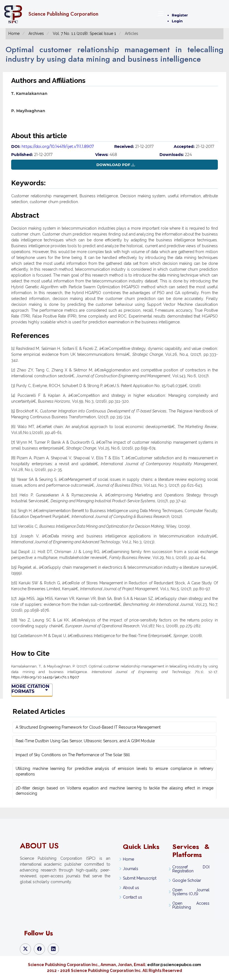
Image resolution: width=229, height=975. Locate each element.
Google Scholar (186, 880)
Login (177, 21)
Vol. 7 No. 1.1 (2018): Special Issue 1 (84, 33)
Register (180, 15)
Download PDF (113, 164)
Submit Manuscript (139, 878)
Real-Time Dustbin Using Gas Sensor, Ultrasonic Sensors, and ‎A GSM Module (85, 741)
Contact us (132, 897)
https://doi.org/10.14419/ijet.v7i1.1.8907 (58, 146)
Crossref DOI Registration (190, 869)
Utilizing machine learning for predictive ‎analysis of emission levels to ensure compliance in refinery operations (114, 771)
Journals (130, 869)
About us (131, 888)
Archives (36, 33)
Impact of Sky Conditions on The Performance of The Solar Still (73, 755)
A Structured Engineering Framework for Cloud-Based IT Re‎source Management (88, 727)
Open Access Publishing (190, 905)
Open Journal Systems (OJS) (190, 892)
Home (14, 33)
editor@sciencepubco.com (174, 964)
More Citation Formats (30, 689)
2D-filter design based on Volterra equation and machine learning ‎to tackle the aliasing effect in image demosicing (114, 791)
